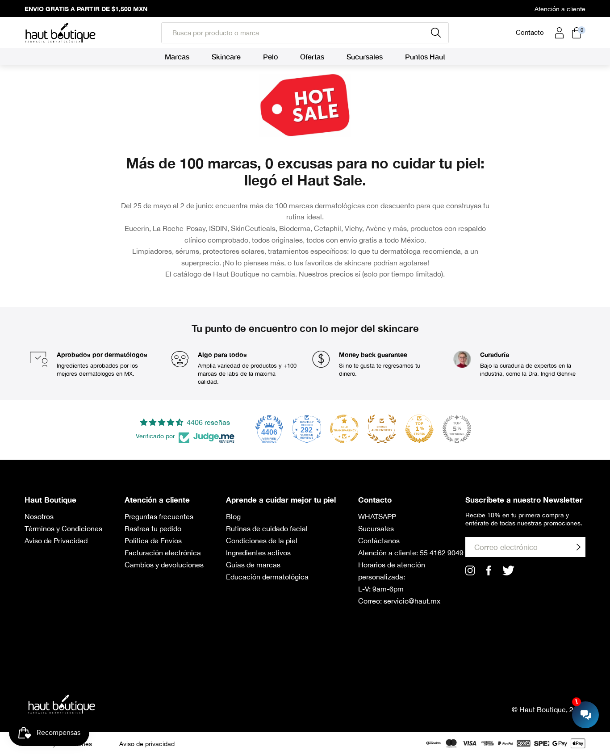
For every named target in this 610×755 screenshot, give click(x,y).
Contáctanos (379, 541)
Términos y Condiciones (63, 528)
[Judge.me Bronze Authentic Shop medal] (382, 429)
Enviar (578, 547)
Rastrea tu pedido (153, 528)
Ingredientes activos (258, 553)
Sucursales (376, 528)
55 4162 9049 (442, 553)
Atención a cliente (560, 9)
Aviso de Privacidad (56, 541)
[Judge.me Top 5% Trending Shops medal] (457, 429)
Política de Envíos (153, 541)
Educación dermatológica (267, 577)
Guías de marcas (253, 565)
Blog (233, 516)
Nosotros (39, 516)
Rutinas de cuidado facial (267, 528)
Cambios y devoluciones (164, 565)
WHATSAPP (377, 516)
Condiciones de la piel (261, 541)
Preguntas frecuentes (159, 516)
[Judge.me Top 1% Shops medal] (419, 429)
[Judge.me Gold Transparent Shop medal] (344, 429)
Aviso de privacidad (147, 743)
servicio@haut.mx (412, 601)
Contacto (530, 32)
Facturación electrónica (163, 553)
